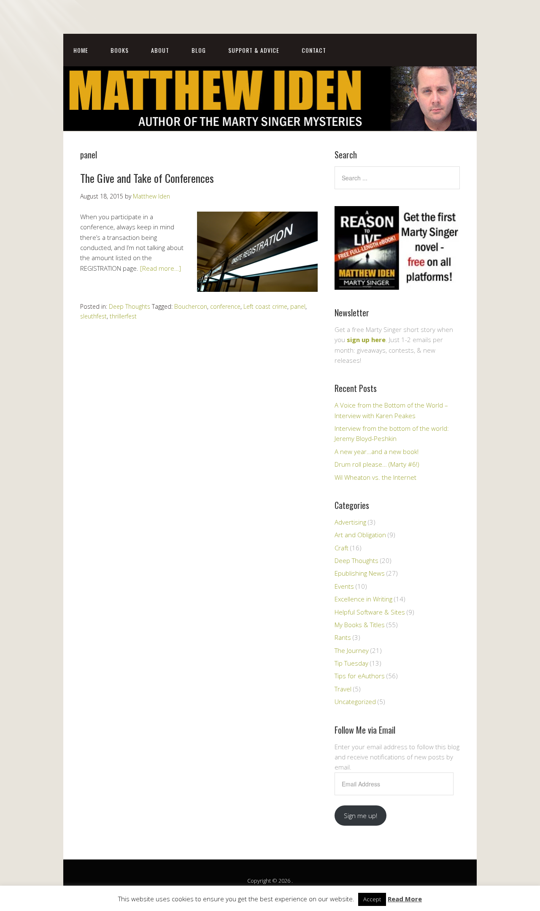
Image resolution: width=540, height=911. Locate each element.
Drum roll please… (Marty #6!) (377, 464)
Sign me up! (360, 815)
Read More (405, 899)
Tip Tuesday (351, 663)
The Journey (352, 650)
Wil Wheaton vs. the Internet (375, 477)
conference (225, 306)
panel (297, 306)
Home (80, 50)
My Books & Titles (360, 624)
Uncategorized (355, 701)
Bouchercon (190, 306)
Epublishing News (360, 573)
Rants (343, 637)
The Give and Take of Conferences (147, 178)
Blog (199, 50)
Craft (341, 548)
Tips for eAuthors (360, 676)
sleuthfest (93, 316)
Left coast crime (265, 306)
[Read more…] (160, 268)
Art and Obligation (360, 534)
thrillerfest (123, 316)
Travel (343, 689)
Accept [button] (372, 899)
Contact (314, 50)
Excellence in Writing (363, 599)
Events (344, 586)
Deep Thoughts (129, 306)
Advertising (350, 522)
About (160, 50)
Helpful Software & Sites (370, 612)
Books (120, 50)
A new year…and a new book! (376, 451)
